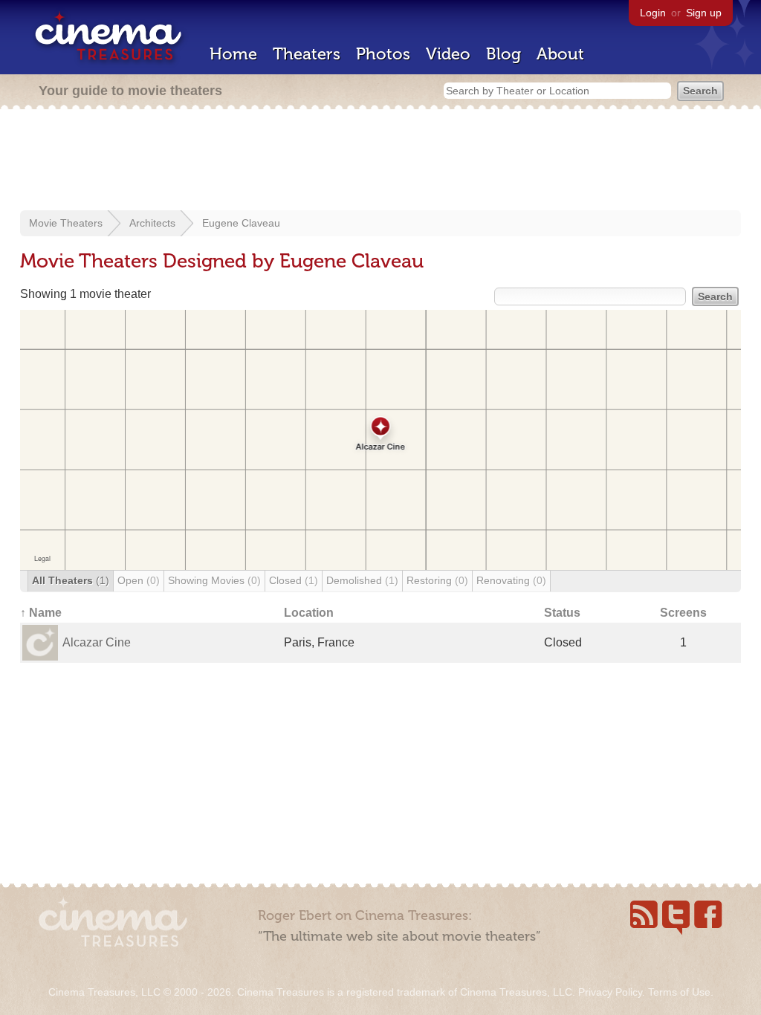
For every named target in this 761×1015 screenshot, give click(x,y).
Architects (152, 223)
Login (653, 13)
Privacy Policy (610, 992)
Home (233, 54)
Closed (293, 580)
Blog (503, 54)
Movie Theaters (66, 223)
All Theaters (70, 580)
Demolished (362, 580)
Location (309, 612)
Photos (383, 54)
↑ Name (41, 612)
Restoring (437, 580)
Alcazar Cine (96, 642)
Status (562, 612)
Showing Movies (214, 580)
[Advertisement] (380, 161)
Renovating (511, 580)
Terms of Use (679, 992)
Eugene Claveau (241, 223)
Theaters (306, 54)
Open (138, 580)
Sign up (704, 13)
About (560, 54)
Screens (683, 612)
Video (448, 54)
